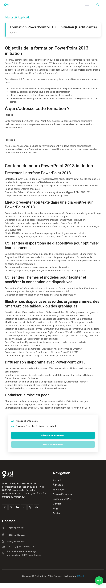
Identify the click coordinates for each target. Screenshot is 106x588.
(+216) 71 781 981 (16, 528)
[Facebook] (5, 507)
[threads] (30, 507)
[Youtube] (36, 507)
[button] (99, 580)
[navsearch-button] (98, 5)
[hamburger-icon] (86, 5)
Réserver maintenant (53, 435)
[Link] (17, 507)
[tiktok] (24, 507)
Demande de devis (53, 444)
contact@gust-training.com (21, 546)
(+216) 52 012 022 (16, 534)
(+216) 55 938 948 (16, 541)
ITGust (80, 576)
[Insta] (11, 507)
